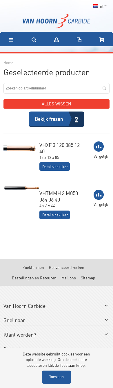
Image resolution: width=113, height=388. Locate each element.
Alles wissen (56, 103)
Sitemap (88, 277)
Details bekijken (55, 166)
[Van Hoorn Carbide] (56, 21)
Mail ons (68, 277)
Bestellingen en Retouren (34, 277)
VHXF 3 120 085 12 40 (59, 148)
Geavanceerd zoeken (66, 267)
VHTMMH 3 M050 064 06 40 (58, 196)
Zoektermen (33, 267)
